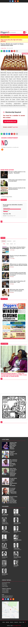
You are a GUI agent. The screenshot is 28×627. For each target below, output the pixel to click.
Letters (3, 622)
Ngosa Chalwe (4, 48)
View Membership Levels (10, 121)
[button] (24, 32)
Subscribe (3, 34)
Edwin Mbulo (16, 565)
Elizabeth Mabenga (17, 556)
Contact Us (16, 622)
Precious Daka (4, 556)
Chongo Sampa (16, 548)
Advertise (7, 622)
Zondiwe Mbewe (5, 523)
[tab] (3, 241)
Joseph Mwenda (5, 514)
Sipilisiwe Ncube (17, 514)
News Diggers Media (17, 625)
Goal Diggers (24, 53)
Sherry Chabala (5, 548)
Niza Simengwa (5, 573)
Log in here (15, 127)
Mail (23, 622)
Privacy (20, 622)
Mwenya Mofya (5, 531)
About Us (11, 622)
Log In (9, 34)
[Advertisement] (14, 16)
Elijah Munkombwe (17, 531)
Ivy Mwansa (4, 565)
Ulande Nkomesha (17, 523)
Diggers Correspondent (9, 138)
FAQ (6, 34)
